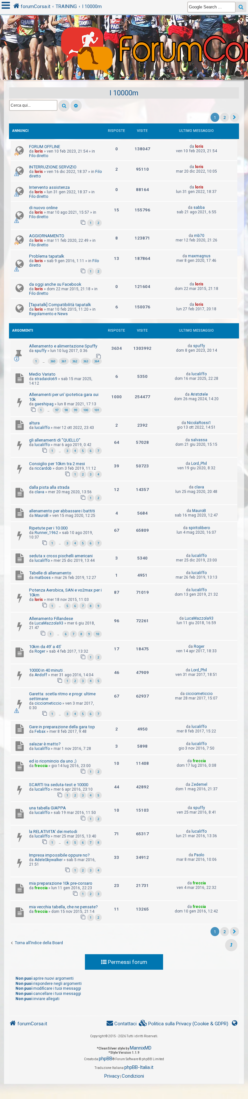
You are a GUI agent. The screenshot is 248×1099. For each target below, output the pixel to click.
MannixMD (140, 1048)
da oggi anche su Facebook (55, 284)
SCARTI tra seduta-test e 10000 (58, 784)
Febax (40, 731)
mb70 (199, 235)
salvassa (199, 440)
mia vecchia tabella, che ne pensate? (63, 906)
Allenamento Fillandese (51, 618)
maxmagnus (199, 256)
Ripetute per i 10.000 (48, 528)
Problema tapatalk (46, 256)
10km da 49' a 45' (45, 646)
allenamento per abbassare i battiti (62, 510)
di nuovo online (43, 207)
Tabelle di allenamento (50, 573)
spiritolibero (199, 528)
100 (85, 410)
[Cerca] (64, 106)
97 (56, 410)
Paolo (199, 855)
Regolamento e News (48, 314)
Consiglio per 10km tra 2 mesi (57, 463)
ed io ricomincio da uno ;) (53, 761)
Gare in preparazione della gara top (62, 726)
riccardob (43, 468)
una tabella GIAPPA (47, 808)
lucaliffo (199, 374)
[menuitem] (184, 1024)
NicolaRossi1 (199, 423)
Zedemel (199, 784)
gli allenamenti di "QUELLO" (54, 440)
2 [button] (224, 117)
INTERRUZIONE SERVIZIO (53, 167)
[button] (234, 117)
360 (52, 361)
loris (39, 151)
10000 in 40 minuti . (47, 670)
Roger (40, 651)
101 (96, 410)
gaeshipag (44, 404)
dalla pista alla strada (49, 487)
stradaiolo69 (46, 379)
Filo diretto (38, 156)
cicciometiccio (48, 703)
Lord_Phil (199, 463)
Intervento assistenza (49, 187)
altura (34, 423)
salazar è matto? (45, 744)
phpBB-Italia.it (138, 1067)
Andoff (41, 675)
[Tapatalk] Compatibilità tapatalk (60, 304)
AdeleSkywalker (49, 860)
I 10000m (124, 93)
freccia (41, 765)
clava (39, 492)
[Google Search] (241, 7)
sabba (199, 207)
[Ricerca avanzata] (76, 106)
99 (75, 410)
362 (74, 361)
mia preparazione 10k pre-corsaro (60, 883)
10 (97, 634)
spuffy (40, 350)
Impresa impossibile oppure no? (59, 855)
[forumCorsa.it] (124, 34)
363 (85, 361)
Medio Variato (42, 374)
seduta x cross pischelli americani (61, 555)
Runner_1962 (46, 532)
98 (66, 410)
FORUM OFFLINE (44, 146)
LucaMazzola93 (49, 623)
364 (96, 361)
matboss (43, 577)
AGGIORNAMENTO (46, 235)
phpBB (105, 1059)
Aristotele (199, 394)
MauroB (41, 515)
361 (63, 361)
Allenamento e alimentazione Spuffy (63, 346)
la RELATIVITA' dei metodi (53, 831)
